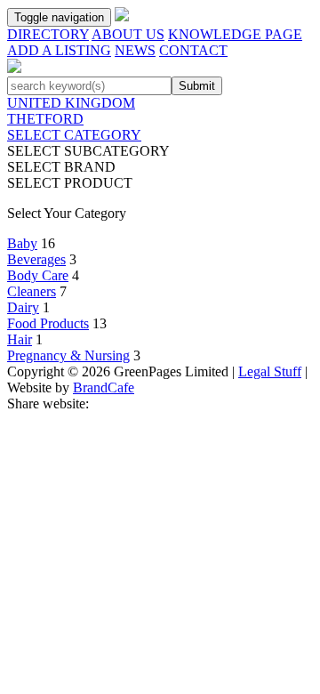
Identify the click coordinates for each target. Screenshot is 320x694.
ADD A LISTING (59, 50)
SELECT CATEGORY (74, 134)
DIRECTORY (48, 34)
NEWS (135, 50)
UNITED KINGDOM (71, 102)
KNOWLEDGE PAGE (235, 34)
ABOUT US (128, 34)
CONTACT (193, 50)
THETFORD (45, 118)
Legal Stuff (269, 371)
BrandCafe (103, 387)
